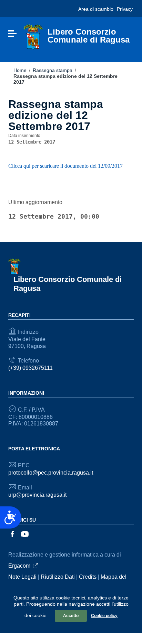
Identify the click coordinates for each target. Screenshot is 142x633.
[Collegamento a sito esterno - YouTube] (25, 533)
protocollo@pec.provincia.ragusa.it (50, 473)
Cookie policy (104, 615)
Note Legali (22, 577)
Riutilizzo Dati (58, 577)
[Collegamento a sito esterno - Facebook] (12, 533)
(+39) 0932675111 (30, 368)
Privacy (125, 9)
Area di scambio (95, 9)
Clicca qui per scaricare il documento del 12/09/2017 (65, 166)
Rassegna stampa (52, 70)
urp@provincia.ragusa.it (37, 495)
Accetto (71, 615)
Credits (88, 577)
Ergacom (19, 566)
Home (20, 70)
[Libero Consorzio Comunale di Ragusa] (33, 37)
